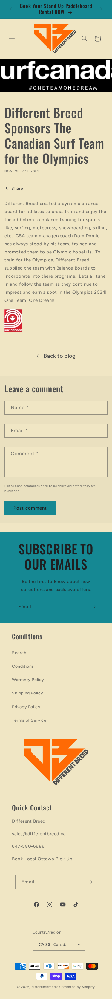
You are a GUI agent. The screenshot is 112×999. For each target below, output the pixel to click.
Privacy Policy (26, 706)
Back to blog (60, 356)
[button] (12, 38)
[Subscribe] (93, 607)
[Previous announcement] (11, 9)
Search (19, 652)
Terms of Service (29, 720)
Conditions (23, 666)
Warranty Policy (28, 679)
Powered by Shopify (78, 987)
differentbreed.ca (46, 987)
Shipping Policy (27, 693)
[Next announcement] (101, 9)
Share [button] (17, 188)
